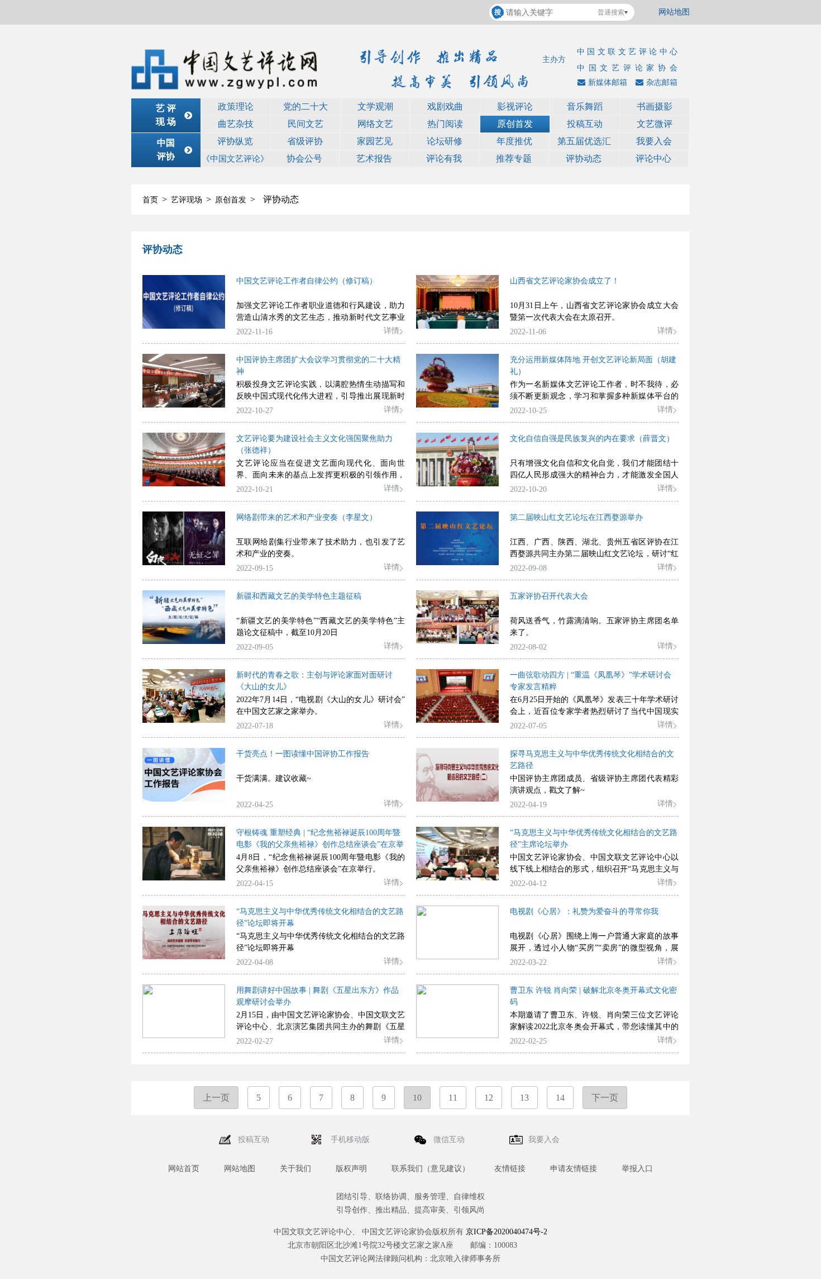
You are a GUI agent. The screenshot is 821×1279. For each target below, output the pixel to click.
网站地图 (674, 12)
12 (488, 1097)
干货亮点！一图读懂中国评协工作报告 (302, 754)
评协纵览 (235, 141)
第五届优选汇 (584, 141)
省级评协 (305, 141)
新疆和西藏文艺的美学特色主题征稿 (298, 596)
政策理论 (236, 106)
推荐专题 (514, 158)
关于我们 (295, 1168)
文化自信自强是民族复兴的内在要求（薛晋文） (592, 438)
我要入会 (654, 141)
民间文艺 (305, 124)
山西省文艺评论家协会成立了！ (564, 281)
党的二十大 (305, 106)
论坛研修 (444, 141)
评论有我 (444, 158)
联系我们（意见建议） (431, 1168)
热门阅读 (445, 124)
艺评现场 (186, 200)
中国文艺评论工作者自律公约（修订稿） (306, 281)
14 (560, 1097)
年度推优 (514, 141)
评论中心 (653, 158)
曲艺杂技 (236, 124)
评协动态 (584, 158)
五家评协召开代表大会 (549, 596)
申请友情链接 (573, 1168)
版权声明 (351, 1168)
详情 (391, 330)
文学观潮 (375, 106)
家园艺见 (375, 141)
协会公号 (304, 158)
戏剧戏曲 (445, 106)
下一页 (604, 1097)
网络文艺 (375, 124)
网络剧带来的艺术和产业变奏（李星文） (306, 517)
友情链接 (510, 1168)
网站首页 (183, 1168)
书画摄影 (654, 106)
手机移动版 (351, 1139)
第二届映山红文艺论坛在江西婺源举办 (576, 517)
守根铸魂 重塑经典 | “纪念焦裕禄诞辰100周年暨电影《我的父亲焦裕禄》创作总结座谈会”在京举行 (320, 844)
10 (417, 1097)
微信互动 (450, 1139)
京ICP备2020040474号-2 (506, 1232)
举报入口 (637, 1168)
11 (452, 1097)
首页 (150, 200)
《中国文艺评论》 (235, 158)
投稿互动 (585, 124)
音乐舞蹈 (585, 106)
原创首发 (515, 124)
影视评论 (515, 106)
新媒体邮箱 (607, 82)
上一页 (216, 1097)
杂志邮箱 (661, 82)
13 (524, 1097)
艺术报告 (374, 158)
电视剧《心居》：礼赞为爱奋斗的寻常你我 (584, 911)
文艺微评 (654, 124)
